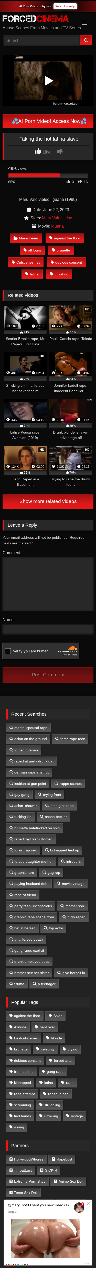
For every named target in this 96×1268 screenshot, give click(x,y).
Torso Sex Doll (25, 1193)
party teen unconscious (33, 906)
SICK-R (51, 1170)
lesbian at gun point (30, 783)
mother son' (75, 906)
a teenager (47, 984)
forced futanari (26, 750)
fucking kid (22, 817)
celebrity (48, 1049)
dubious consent (68, 262)
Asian (58, 1016)
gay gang (21, 795)
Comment (11, 553)
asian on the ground (30, 739)
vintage (77, 1116)
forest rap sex (25, 850)
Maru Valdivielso (57, 218)
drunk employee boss (31, 961)
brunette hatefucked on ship (37, 828)
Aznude (20, 1027)
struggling (52, 1105)
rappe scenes (71, 783)
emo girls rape (62, 806)
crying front (52, 795)
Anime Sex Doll (71, 1181)
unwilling (61, 274)
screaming (22, 1105)
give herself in (73, 973)
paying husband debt (31, 884)
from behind (24, 1071)
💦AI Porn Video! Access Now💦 (48, 121)
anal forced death (28, 939)
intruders (73, 861)
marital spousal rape (30, 728)
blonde (56, 1038)
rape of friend (25, 895)
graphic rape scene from (34, 917)
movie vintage (73, 884)
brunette (63, 250)
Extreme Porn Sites (29, 1181)
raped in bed (58, 1094)
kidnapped (22, 1083)
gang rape (55, 1071)
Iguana (57, 226)
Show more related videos (48, 501)
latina (34, 274)
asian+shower (25, 806)
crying (72, 1049)
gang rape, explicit (29, 950)
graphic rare (24, 872)
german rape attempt (31, 772)
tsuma (19, 984)
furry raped (77, 917)
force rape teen (72, 739)
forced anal (63, 1060)
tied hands (22, 1116)
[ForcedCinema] (39, 19)
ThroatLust (23, 1170)
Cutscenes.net (28, 262)
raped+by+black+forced (33, 839)
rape (69, 1083)
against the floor (67, 238)
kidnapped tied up (64, 850)
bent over (47, 1027)
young (19, 1127)
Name (8, 619)
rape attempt (24, 1094)
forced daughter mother (33, 861)
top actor (56, 928)
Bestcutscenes (26, 1038)
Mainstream (28, 238)
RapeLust (64, 1159)
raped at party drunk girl (33, 761)
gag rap (54, 872)
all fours (34, 250)
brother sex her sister (31, 973)
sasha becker (56, 817)
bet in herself (24, 928)
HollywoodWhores (28, 1159)
